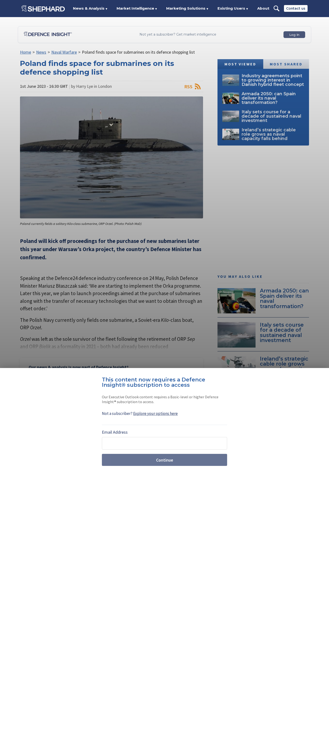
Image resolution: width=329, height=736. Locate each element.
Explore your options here (155, 413)
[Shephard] (43, 8)
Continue (164, 460)
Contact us (295, 8)
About (263, 8)
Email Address (115, 432)
